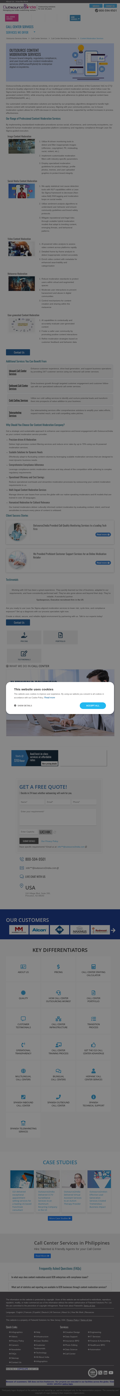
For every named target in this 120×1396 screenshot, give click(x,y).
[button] (23, 705)
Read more (49, 697)
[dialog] (60, 698)
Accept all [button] (93, 705)
